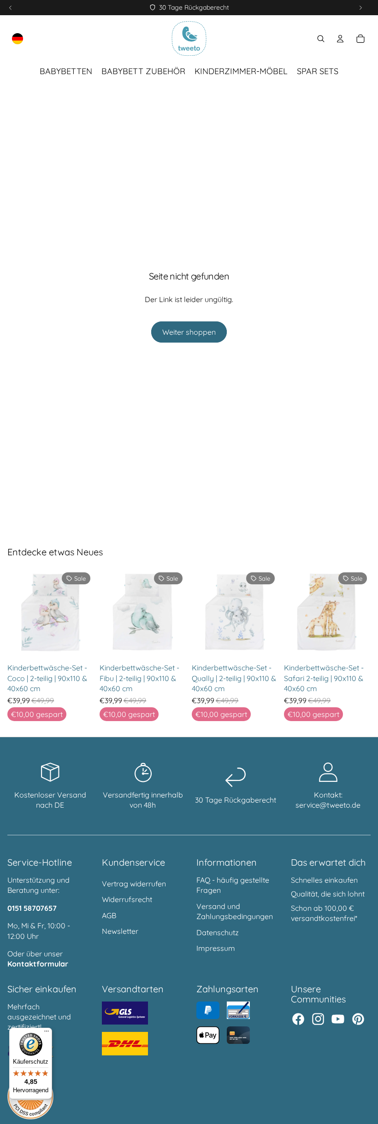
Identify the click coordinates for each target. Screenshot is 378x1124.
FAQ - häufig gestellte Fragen (232, 885)
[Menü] (46, 1033)
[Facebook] (298, 1019)
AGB (109, 915)
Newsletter (120, 931)
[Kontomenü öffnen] (340, 39)
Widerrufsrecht (127, 899)
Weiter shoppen (189, 332)
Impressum (215, 948)
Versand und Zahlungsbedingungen (234, 911)
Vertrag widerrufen (134, 883)
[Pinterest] (358, 1019)
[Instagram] (318, 1019)
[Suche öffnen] (321, 39)
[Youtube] (338, 1019)
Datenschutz (217, 932)
